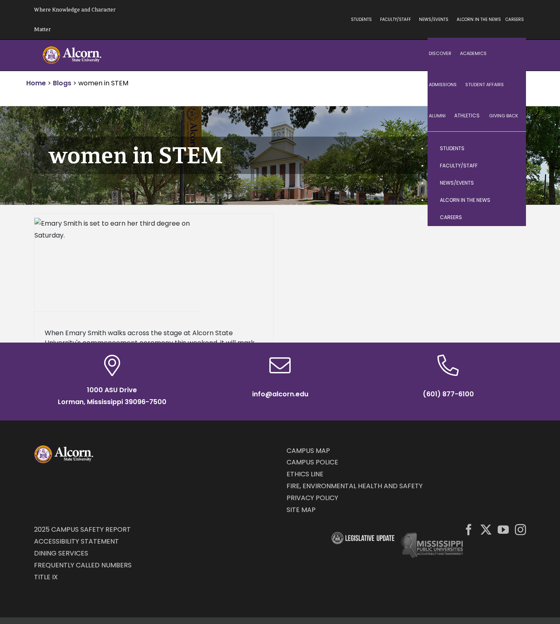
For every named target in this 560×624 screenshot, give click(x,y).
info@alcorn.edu (280, 394)
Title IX (46, 577)
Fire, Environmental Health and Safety (355, 486)
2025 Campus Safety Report (82, 529)
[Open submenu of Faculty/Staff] (511, 165)
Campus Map (308, 450)
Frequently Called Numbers (83, 565)
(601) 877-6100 (448, 394)
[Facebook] (468, 529)
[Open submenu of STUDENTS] (511, 148)
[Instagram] (520, 529)
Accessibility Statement (76, 541)
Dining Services (61, 553)
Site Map (301, 509)
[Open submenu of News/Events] (511, 183)
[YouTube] (503, 529)
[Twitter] (486, 529)
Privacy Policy (312, 498)
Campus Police (312, 462)
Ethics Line (305, 474)
